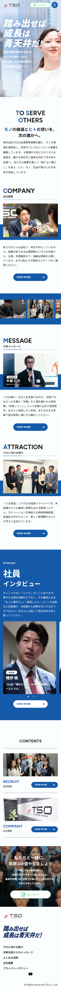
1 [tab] (28, 696)
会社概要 (8, 963)
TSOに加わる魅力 (13, 947)
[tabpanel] (29, 657)
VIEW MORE (24, 277)
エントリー (33, 894)
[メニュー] (55, 5)
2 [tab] (33, 696)
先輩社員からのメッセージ (18, 952)
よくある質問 (10, 957)
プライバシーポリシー (15, 968)
